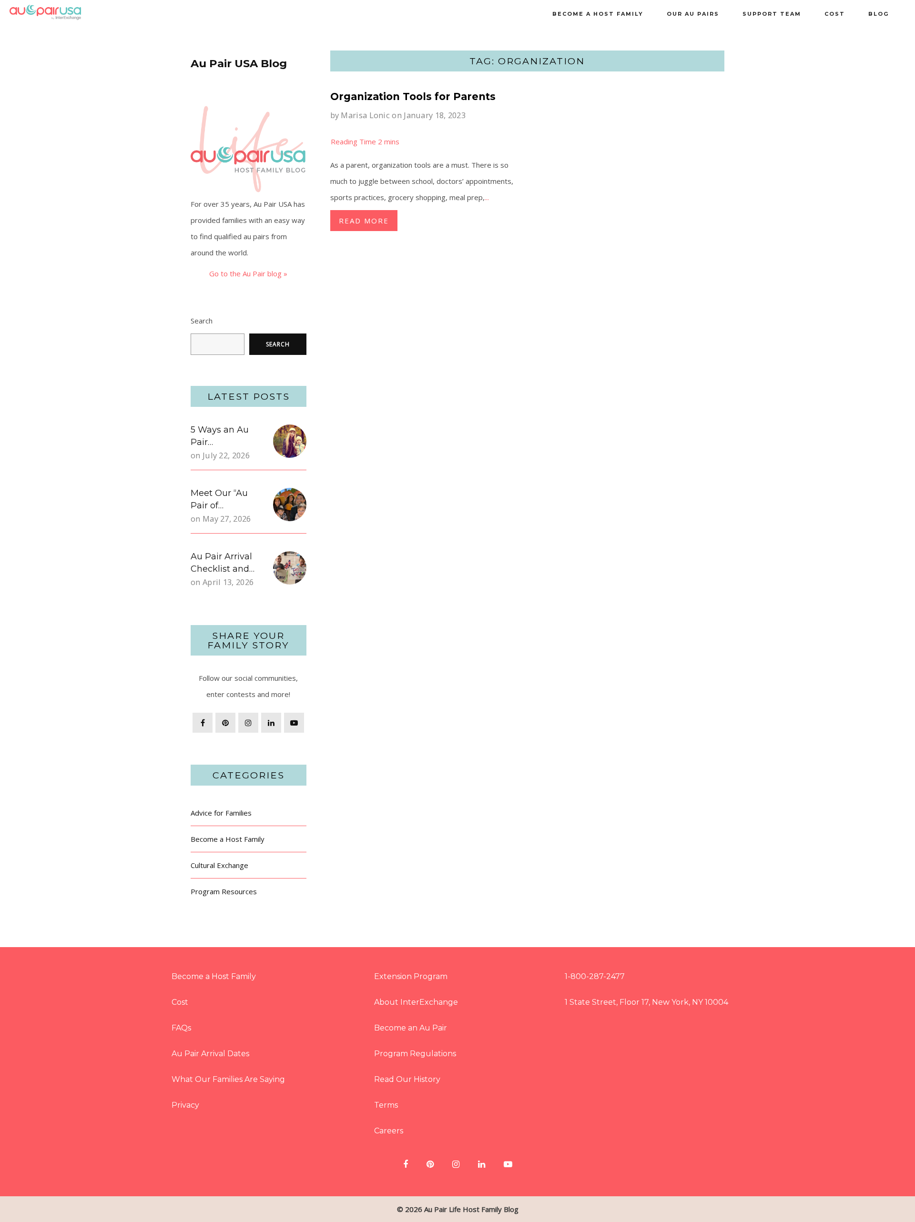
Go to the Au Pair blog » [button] (248, 273)
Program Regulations (415, 1053)
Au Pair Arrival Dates (210, 1053)
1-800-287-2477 (595, 976)
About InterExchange (416, 1002)
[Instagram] (248, 723)
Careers (388, 1130)
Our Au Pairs (693, 13)
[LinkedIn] (271, 723)
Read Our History (407, 1079)
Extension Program (410, 976)
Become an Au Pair (410, 1027)
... (487, 197)
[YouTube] (294, 723)
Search (202, 320)
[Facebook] (203, 723)
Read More (364, 220)
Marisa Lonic (365, 115)
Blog (878, 13)
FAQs (181, 1027)
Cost (834, 13)
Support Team (771, 13)
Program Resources (224, 891)
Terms (386, 1105)
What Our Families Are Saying (228, 1079)
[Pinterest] (225, 723)
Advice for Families (221, 813)
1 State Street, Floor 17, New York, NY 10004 (646, 1002)
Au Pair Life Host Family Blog (471, 1209)
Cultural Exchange (219, 865)
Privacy (185, 1105)
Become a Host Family (597, 13)
